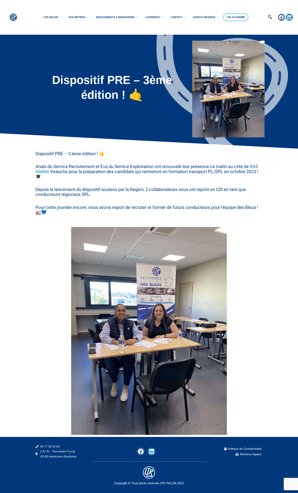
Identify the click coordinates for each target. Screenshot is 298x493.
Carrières (152, 17)
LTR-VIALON (51, 17)
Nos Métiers (77, 17)
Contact (176, 17)
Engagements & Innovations (115, 17)
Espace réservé (204, 17)
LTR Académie (236, 17)
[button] (263, 17)
